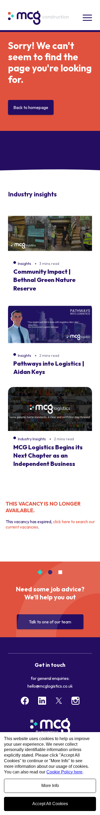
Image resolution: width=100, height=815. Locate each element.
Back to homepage (30, 107)
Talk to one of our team (50, 621)
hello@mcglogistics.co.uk (50, 686)
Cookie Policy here (64, 772)
